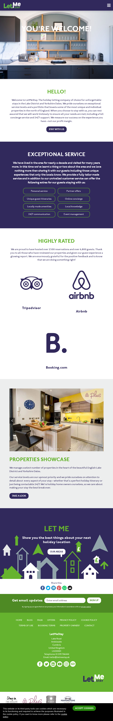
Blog (30, 620)
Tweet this (48, 588)
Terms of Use (26, 625)
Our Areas (56, 551)
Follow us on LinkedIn (53, 664)
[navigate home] (12, 5)
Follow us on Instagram (66, 664)
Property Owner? (70, 625)
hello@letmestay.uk (60, 657)
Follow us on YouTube (60, 664)
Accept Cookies (84, 708)
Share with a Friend (70, 588)
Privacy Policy (68, 620)
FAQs (40, 620)
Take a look (19, 495)
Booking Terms (46, 625)
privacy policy (86, 607)
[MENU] (109, 5)
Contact (89, 625)
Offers (51, 620)
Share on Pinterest (59, 588)
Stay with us (56, 129)
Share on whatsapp (64, 588)
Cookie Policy (89, 620)
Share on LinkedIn (53, 588)
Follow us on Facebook (40, 664)
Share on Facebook (42, 588)
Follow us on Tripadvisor (73, 664)
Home (19, 620)
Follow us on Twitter (46, 664)
